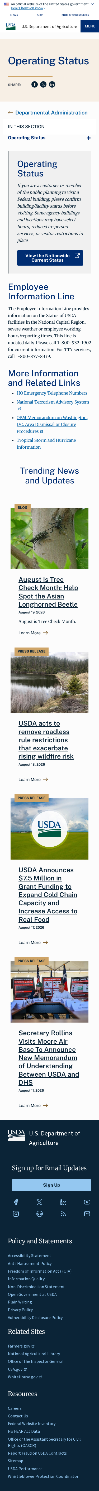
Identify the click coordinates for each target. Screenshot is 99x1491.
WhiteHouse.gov (22, 1376)
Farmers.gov (19, 1346)
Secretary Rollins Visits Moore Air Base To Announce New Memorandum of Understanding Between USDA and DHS (48, 1057)
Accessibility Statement (29, 1255)
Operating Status (26, 137)
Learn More (29, 633)
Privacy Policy (20, 1309)
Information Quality (26, 1278)
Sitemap (15, 1460)
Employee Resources (75, 15)
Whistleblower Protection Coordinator (43, 1476)
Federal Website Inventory (31, 1423)
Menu (90, 26)
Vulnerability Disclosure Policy (35, 1317)
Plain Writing (20, 1302)
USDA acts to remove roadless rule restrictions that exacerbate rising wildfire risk (46, 739)
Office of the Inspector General (36, 1361)
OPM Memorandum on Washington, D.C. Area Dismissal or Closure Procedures (52, 424)
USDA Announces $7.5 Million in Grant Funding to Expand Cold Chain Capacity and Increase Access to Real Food (47, 894)
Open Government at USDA (32, 1294)
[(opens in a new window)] (16, 1202)
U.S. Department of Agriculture (49, 26)
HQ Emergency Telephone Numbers (52, 393)
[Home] (11, 29)
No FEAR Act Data (24, 1431)
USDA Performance (25, 1468)
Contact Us (18, 1415)
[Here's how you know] (49, 5)
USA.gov (15, 1369)
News (14, 15)
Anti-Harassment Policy (29, 1263)
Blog (40, 15)
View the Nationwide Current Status (47, 258)
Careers (15, 1408)
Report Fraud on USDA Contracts (37, 1453)
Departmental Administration (51, 112)
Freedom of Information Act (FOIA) (40, 1271)
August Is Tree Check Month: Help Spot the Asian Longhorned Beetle (48, 592)
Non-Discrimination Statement (36, 1286)
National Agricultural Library (34, 1353)
